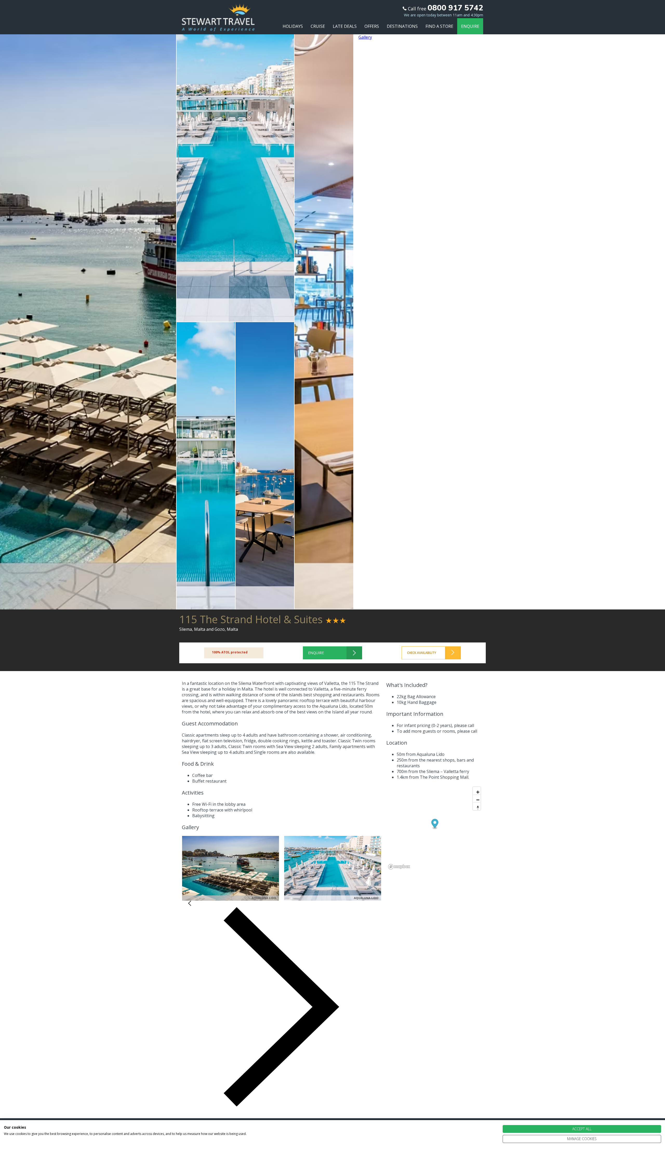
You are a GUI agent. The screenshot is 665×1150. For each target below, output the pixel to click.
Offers (371, 26)
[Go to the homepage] (218, 26)
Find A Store (439, 26)
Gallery (365, 37)
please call (464, 725)
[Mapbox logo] (399, 866)
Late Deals (345, 26)
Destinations (402, 26)
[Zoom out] (477, 798)
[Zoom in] (477, 791)
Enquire (470, 26)
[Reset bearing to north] (477, 806)
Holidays (293, 26)
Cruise (318, 26)
